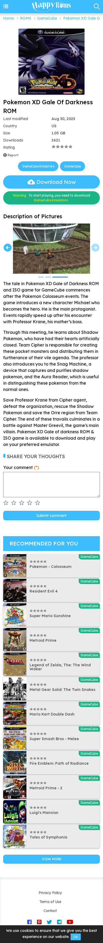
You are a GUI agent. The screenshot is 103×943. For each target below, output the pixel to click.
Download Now (56, 182)
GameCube (47, 18)
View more (51, 859)
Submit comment (51, 515)
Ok (75, 937)
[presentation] (8, 248)
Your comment (21, 467)
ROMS (25, 18)
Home (8, 18)
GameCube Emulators (38, 166)
